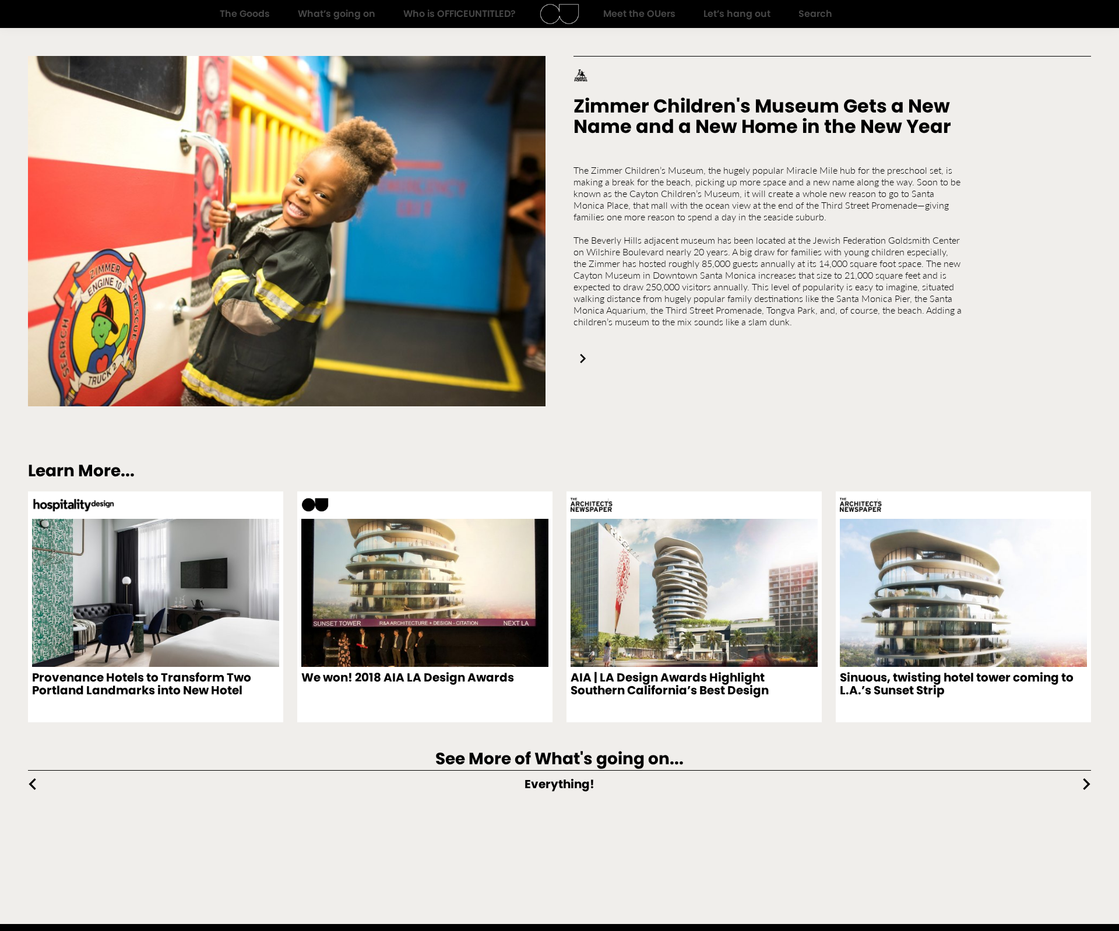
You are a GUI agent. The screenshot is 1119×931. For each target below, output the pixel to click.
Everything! (559, 784)
